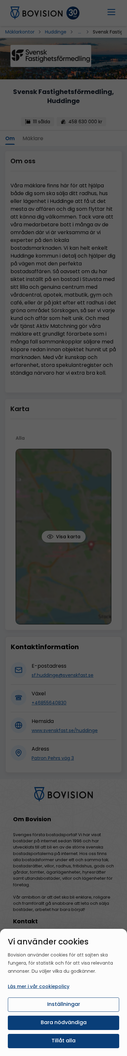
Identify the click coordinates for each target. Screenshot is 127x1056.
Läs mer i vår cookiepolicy (38, 986)
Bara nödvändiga (64, 1022)
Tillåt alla (63, 1040)
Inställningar (63, 1004)
